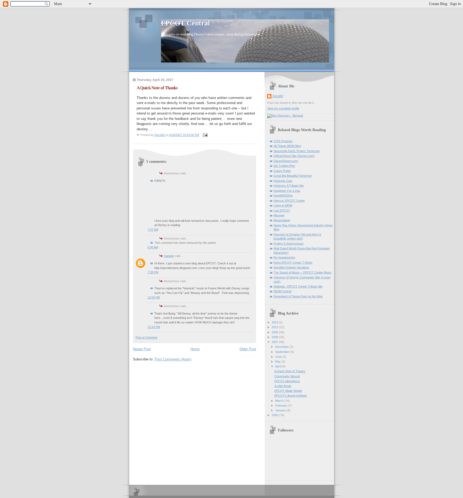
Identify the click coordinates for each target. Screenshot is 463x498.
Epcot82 (277, 96)
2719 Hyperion (283, 141)
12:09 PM (154, 297)
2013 (275, 327)
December (282, 346)
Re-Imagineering (284, 257)
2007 (275, 342)
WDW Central (282, 291)
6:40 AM (153, 247)
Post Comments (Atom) (173, 359)
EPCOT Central (185, 23)
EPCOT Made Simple (288, 390)
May (278, 361)
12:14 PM (154, 327)
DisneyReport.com (286, 161)
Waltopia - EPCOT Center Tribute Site (298, 286)
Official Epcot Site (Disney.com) (294, 155)
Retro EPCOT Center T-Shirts (293, 262)
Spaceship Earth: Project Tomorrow (297, 151)
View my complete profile (283, 108)
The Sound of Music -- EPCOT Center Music (303, 272)
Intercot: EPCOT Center (289, 200)
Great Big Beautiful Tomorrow (293, 175)
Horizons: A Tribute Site (289, 185)
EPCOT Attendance (287, 381)
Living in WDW (283, 205)
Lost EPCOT (282, 210)
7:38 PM (153, 272)
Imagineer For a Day (287, 190)
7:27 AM (153, 229)
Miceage (279, 215)
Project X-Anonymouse (289, 243)
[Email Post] (205, 135)
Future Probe (282, 170)
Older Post (248, 349)
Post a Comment (146, 337)
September (282, 351)
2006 (275, 415)
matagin (169, 255)
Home (195, 349)
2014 (275, 322)
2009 (275, 332)
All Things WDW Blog (287, 145)
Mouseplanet (282, 220)
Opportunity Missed (287, 376)
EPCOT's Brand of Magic (290, 395)
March (279, 400)
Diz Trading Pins (284, 165)
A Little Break (282, 386)
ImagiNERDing (283, 195)
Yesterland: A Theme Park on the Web (298, 296)
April (278, 366)
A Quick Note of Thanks (289, 371)
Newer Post (142, 349)
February (281, 405)
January (281, 410)
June (278, 356)
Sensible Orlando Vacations (291, 267)
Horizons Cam (283, 180)
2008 (275, 337)
